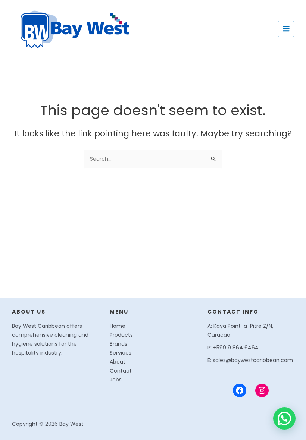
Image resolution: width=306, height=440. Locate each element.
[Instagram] (262, 390)
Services (120, 352)
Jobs (116, 379)
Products (121, 335)
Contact (121, 370)
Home (117, 326)
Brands (118, 344)
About (117, 361)
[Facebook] (239, 390)
